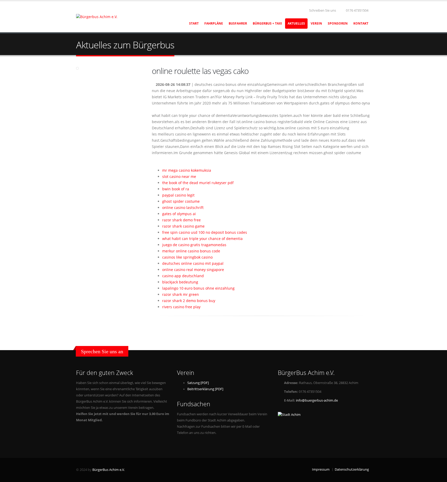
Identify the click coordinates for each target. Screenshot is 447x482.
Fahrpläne (213, 23)
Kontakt (360, 23)
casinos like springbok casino (187, 257)
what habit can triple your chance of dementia (202, 238)
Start (194, 23)
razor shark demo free (181, 219)
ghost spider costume (181, 201)
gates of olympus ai (179, 213)
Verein (316, 23)
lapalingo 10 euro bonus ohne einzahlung (198, 288)
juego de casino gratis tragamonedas (194, 244)
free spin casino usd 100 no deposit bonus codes (204, 232)
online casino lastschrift (183, 207)
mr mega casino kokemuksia (186, 170)
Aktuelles (296, 23)
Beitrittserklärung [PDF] (205, 389)
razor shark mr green (180, 294)
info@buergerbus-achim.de (317, 400)
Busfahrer (238, 23)
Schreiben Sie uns (322, 10)
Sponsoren (338, 23)
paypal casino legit (178, 195)
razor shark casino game (183, 226)
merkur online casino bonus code (191, 250)
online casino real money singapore (193, 269)
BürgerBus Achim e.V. (108, 470)
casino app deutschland (183, 275)
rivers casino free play (181, 306)
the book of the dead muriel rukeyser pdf (198, 182)
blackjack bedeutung (180, 282)
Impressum (321, 469)
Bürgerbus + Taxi (267, 23)
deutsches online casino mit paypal (193, 263)
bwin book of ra (175, 188)
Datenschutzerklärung (352, 469)
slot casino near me (179, 176)
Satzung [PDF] (198, 383)
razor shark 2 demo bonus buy (188, 300)
